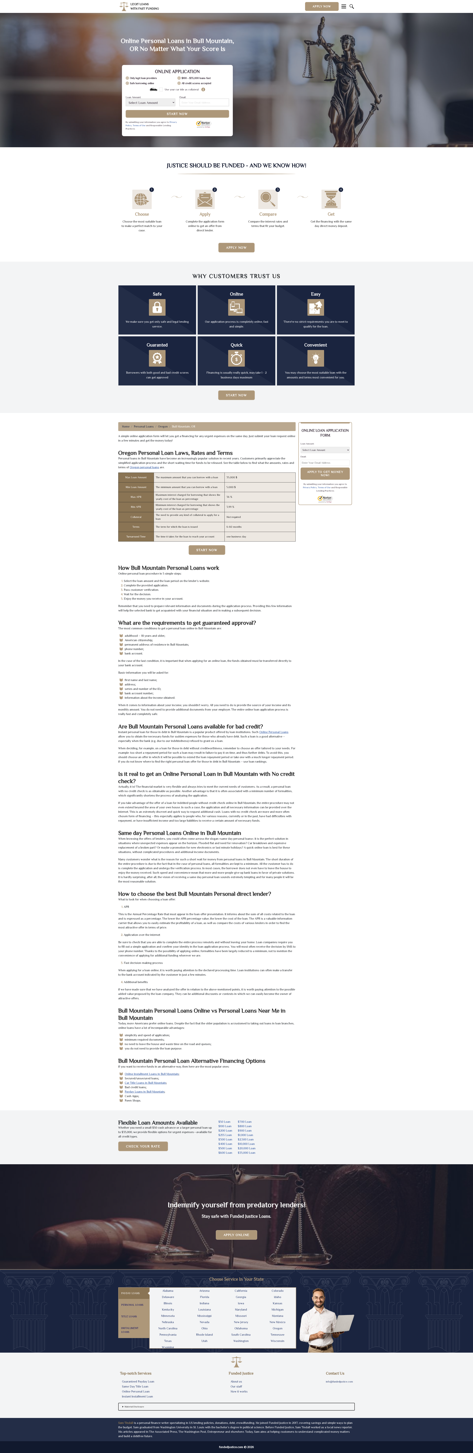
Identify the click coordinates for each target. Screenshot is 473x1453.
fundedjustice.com (231, 1447)
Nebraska (168, 1322)
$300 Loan (225, 1139)
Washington (241, 1341)
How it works (239, 1391)
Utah (204, 1341)
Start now (236, 395)
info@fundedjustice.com (339, 1381)
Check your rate (143, 1146)
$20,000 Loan (247, 1148)
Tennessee (277, 1334)
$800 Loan (245, 1126)
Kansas (277, 1303)
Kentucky (168, 1309)
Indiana (204, 1303)
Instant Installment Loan (137, 1396)
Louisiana (204, 1309)
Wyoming (168, 1347)
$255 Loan (225, 1135)
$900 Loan (245, 1130)
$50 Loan (224, 1121)
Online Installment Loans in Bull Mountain (152, 1074)
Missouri (241, 1316)
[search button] (352, 6)
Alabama (167, 1290)
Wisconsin (277, 1341)
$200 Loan (225, 1130)
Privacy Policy (310, 487)
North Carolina (167, 1328)
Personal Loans (144, 426)
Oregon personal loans (144, 467)
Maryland (241, 1309)
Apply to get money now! (325, 473)
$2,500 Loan (246, 1139)
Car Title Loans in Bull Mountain (145, 1083)
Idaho (277, 1297)
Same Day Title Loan (135, 1386)
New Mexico (277, 1322)
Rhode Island (204, 1334)
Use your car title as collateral (182, 89)
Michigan (278, 1309)
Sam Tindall (125, 1423)
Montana (277, 1316)
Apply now (322, 6)
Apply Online (237, 1235)
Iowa (241, 1303)
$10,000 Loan (246, 1144)
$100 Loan (225, 1126)
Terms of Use (139, 125)
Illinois (168, 1303)
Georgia (241, 1297)
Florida (204, 1297)
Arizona (204, 1290)
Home (126, 426)
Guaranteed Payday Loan (138, 1381)
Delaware (168, 1297)
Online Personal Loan (136, 1391)
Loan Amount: (133, 97)
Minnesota (168, 1316)
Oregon (163, 426)
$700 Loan (245, 1121)
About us (236, 1381)
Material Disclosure (134, 1406)
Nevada (204, 1322)
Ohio (204, 1328)
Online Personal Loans (273, 732)
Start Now (177, 114)
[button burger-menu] (343, 6)
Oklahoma (241, 1328)
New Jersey (241, 1322)
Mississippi (204, 1316)
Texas (168, 1341)
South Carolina (241, 1334)
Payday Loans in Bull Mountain (144, 1091)
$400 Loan (225, 1144)
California (241, 1290)
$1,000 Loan (245, 1135)
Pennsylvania (167, 1334)
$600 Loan (225, 1152)
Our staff (236, 1386)
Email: (182, 97)
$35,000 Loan (246, 1152)
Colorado (278, 1290)
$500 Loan (225, 1148)
